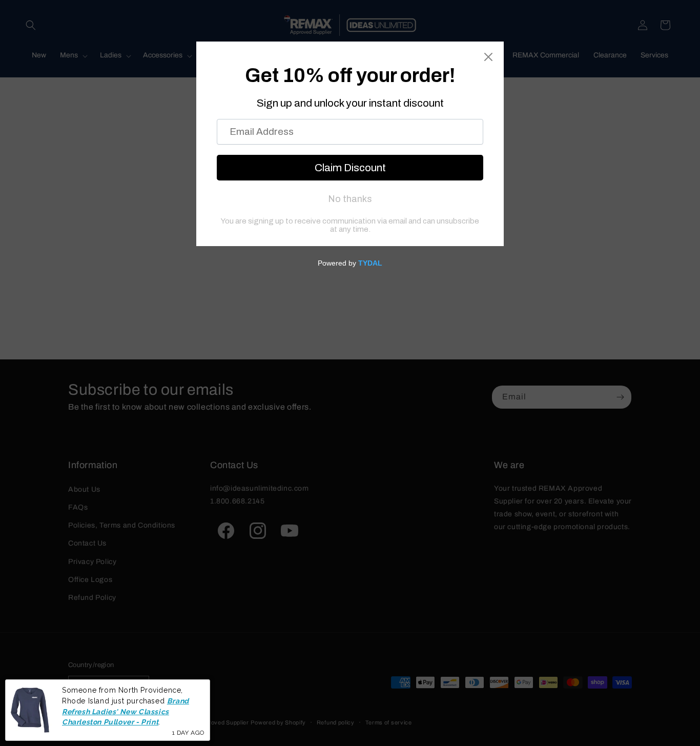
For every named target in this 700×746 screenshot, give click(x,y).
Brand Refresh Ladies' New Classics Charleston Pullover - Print (125, 711)
